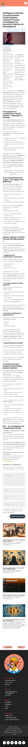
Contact (7, 684)
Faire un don (8, 682)
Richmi (8, 29)
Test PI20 (8, 695)
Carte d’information (11, 717)
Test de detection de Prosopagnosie (11, 692)
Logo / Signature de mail (12, 719)
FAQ (6, 708)
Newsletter (8, 704)
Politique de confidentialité (13, 729)
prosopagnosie (8, 45)
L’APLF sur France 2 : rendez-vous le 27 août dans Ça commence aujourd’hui (14, 540)
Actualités (8, 702)
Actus (9, 31)
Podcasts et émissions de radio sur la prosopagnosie (14, 595)
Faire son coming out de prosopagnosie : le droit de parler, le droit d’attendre (13, 620)
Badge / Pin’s (9, 715)
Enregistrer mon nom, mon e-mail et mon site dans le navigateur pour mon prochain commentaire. (13, 510)
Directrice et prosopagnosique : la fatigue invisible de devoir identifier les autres (13, 568)
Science (23, 29)
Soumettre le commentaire (17, 516)
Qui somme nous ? (10, 680)
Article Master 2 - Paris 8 (18, 31)
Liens (6, 706)
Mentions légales (13, 727)
